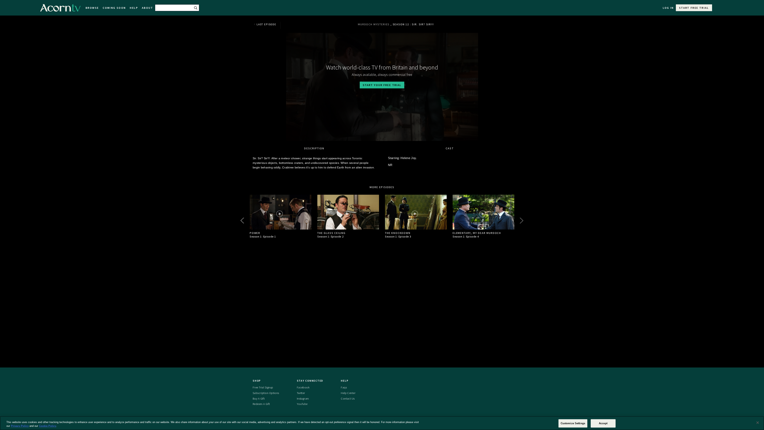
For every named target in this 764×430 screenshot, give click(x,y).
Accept (603, 423)
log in (668, 8)
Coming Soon (114, 8)
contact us (348, 398)
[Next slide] (521, 221)
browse (92, 8)
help (134, 8)
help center (348, 393)
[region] (382, 423)
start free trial (694, 8)
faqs (344, 387)
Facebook (303, 387)
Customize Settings (573, 423)
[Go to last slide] (243, 221)
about (147, 8)
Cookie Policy (47, 425)
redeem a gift (261, 404)
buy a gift (259, 398)
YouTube (302, 404)
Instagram (303, 398)
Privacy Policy (20, 425)
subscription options (266, 393)
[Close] (757, 422)
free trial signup (263, 387)
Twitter (301, 393)
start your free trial (382, 85)
